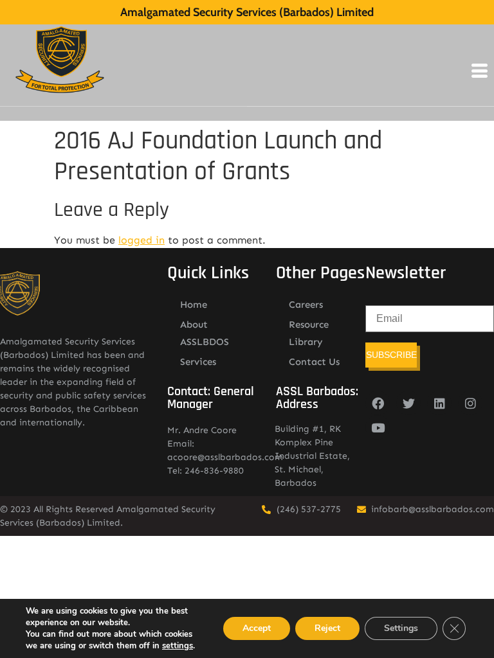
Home (193, 304)
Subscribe (391, 355)
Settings (401, 628)
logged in (141, 240)
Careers (306, 304)
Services (198, 362)
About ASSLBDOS (204, 333)
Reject (327, 628)
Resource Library (309, 333)
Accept (256, 628)
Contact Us (314, 362)
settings (177, 646)
